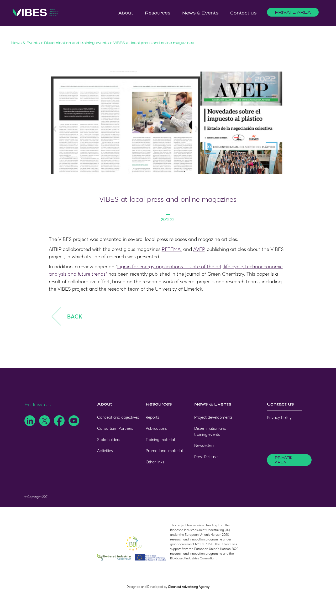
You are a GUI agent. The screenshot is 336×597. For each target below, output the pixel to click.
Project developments (213, 417)
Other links (155, 461)
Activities (105, 450)
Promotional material (164, 450)
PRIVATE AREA (293, 12)
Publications (156, 428)
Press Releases (206, 456)
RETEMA (172, 249)
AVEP (198, 249)
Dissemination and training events (76, 43)
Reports (152, 417)
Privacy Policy (279, 417)
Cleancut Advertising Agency (188, 587)
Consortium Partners (115, 428)
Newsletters (204, 445)
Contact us (243, 13)
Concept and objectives (118, 417)
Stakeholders (108, 439)
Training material (160, 439)
